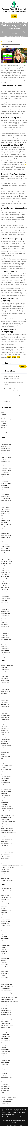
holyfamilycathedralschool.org (8, 867)
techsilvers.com (5, 1049)
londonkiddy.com (5, 869)
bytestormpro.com (5, 782)
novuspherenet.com (6, 631)
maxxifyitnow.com (5, 583)
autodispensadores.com (7, 848)
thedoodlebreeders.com (7, 1043)
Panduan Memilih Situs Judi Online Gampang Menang (14, 10)
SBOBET (13, 38)
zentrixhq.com (4, 594)
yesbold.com (4, 908)
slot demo (3, 421)
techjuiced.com (4, 915)
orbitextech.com (5, 798)
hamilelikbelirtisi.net (6, 746)
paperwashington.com (6, 839)
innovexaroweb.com (6, 540)
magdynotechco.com (6, 457)
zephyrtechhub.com (6, 639)
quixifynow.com (5, 585)
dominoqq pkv (18, 1111)
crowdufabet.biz (5, 980)
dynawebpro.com (5, 618)
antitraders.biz (4, 1004)
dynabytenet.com (5, 546)
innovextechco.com (6, 505)
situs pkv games (5, 430)
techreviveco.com (5, 542)
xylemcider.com (5, 1088)
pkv (11, 1109)
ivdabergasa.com (5, 1021)
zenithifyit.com (4, 700)
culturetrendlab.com (6, 787)
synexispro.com (5, 858)
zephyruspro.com (5, 587)
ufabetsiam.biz (4, 941)
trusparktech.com (5, 715)
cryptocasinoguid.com (6, 991)
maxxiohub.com (5, 702)
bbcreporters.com (5, 988)
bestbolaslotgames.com (7, 830)
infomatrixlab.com (5, 553)
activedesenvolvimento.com (8, 821)
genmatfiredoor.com (6, 806)
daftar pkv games (5, 432)
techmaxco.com (5, 750)
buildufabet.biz (4, 982)
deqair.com (3, 1047)
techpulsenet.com (5, 522)
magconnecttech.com (6, 800)
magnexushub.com (5, 919)
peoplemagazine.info (6, 891)
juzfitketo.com (4, 1093)
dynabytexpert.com (5, 598)
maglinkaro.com (5, 544)
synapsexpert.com (5, 644)
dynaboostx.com (5, 733)
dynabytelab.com (5, 676)
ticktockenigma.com (6, 791)
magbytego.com (5, 474)
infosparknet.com (5, 581)
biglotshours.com (5, 923)
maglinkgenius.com (5, 507)
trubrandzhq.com (5, 717)
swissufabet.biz (4, 943)
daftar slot (3, 1112)
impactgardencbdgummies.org (8, 1097)
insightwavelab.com (6, 776)
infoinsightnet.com (5, 479)
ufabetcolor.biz (4, 949)
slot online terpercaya (6, 419)
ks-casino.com (4, 1038)
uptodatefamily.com (6, 1071)
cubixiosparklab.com (6, 500)
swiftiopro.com (4, 743)
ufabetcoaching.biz (5, 871)
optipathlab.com (5, 674)
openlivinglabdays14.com (7, 999)
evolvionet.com (4, 678)
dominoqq (3, 414)
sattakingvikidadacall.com (7, 828)
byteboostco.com (5, 513)
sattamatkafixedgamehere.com (8, 832)
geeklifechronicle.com (6, 765)
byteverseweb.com (5, 557)
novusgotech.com (5, 605)
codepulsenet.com (5, 568)
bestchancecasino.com (6, 843)
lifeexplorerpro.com (5, 778)
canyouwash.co (5, 895)
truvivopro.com (4, 693)
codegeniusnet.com (6, 477)
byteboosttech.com (6, 917)
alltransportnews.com (6, 984)
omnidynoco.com (5, 637)
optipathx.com (4, 589)
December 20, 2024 (7, 42)
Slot (17, 38)
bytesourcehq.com (5, 481)
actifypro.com (4, 730)
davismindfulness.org (6, 874)
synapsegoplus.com (6, 563)
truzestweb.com (5, 642)
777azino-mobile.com (6, 1010)
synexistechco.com (5, 691)
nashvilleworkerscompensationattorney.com (12, 865)
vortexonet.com (5, 683)
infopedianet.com (5, 566)
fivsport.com (4, 1054)
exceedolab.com (5, 752)
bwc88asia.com (5, 1034)
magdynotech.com (5, 570)
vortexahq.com (4, 698)
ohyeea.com (4, 1080)
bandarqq (11, 1111)
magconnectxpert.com (6, 518)
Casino (8, 38)
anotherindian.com (5, 1086)
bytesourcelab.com (5, 579)
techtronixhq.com (5, 442)
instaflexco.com (5, 735)
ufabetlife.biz (4, 954)
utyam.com (3, 1075)
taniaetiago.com (5, 1090)
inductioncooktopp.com (7, 850)
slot (4, 1109)
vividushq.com (4, 624)
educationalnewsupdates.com (8, 665)
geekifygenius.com (5, 795)
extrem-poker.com (5, 1036)
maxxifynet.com (5, 685)
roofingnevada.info (5, 854)
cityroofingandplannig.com (7, 1019)
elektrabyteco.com (5, 516)
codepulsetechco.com (6, 485)
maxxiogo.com (4, 603)
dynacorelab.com (5, 689)
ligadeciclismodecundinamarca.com (10, 863)
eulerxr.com (4, 793)
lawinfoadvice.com (5, 1058)
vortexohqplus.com (5, 741)
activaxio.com (4, 754)
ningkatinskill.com (5, 1051)
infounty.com (4, 1030)
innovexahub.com (5, 687)
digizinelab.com (5, 529)
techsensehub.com (5, 450)
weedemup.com (5, 841)
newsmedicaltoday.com (7, 852)
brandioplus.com (5, 616)
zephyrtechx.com (5, 724)
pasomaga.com (4, 1095)
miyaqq (9, 1114)
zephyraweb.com (5, 704)
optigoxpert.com (5, 726)
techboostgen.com (5, 448)
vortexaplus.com (5, 626)
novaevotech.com (5, 503)
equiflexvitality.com (6, 817)
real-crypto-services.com (7, 1025)
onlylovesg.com (5, 819)
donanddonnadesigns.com (7, 813)
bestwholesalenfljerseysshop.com (9, 997)
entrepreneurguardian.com (7, 835)
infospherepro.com (5, 767)
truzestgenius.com (5, 520)
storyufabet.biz (4, 969)
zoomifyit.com (4, 657)
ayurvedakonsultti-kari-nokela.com (9, 1001)
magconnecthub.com (6, 559)
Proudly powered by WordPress (14, 1125)
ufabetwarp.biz (4, 932)
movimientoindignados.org (7, 1067)
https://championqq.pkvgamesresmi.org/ (11, 1116)
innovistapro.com (5, 737)
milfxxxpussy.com (5, 1069)
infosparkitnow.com (6, 459)
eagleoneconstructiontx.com (8, 815)
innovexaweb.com (5, 613)
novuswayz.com (5, 728)
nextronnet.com (5, 607)
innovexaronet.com (5, 494)
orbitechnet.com (5, 633)
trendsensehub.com (6, 789)
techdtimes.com (5, 899)
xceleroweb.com (5, 650)
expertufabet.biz (5, 936)
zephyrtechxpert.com (6, 524)
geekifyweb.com (5, 464)
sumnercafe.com (5, 1062)
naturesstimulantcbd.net (7, 1099)
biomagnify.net (4, 1104)
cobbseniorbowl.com (6, 1012)
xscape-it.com (4, 1008)
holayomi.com (4, 861)
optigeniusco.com (5, 709)
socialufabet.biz (5, 958)
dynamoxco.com (5, 609)
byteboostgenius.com (6, 561)
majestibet (3, 1114)
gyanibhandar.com (5, 930)
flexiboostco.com (5, 667)
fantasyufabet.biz (5, 938)
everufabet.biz (4, 978)
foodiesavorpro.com (6, 769)
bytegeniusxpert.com (6, 468)
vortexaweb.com (5, 706)
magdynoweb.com (5, 537)
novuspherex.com (5, 711)
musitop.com (4, 1073)
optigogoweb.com (5, 652)
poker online (4, 425)
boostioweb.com (5, 670)
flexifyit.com (4, 600)
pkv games (21, 1112)
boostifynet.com (5, 719)
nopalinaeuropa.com (6, 1101)
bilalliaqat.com (4, 845)
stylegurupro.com (5, 759)
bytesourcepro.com (5, 548)
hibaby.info (3, 837)
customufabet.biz (5, 967)
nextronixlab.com (5, 592)
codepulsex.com (5, 533)
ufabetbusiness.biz (5, 945)
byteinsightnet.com (6, 483)
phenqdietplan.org (5, 1060)
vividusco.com (4, 696)
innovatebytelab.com (6, 470)
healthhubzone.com (6, 910)
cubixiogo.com (4, 629)
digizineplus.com (5, 574)
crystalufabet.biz (5, 973)
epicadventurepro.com (6, 774)
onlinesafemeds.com (6, 928)
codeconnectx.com (5, 490)
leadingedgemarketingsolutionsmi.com (10, 993)
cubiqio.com (4, 763)
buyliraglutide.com (5, 925)
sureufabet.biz (4, 965)
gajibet (13, 1114)
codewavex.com (5, 511)
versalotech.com (5, 748)
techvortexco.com (5, 461)
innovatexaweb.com (6, 455)
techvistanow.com (5, 496)
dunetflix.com (4, 1064)
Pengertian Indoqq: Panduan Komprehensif (14, 395)
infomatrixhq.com (5, 498)
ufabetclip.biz (4, 934)
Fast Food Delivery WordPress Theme (12, 1120)
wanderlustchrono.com (6, 785)
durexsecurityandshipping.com (8, 1017)
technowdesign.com (6, 1014)
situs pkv (3, 417)
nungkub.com (4, 1084)
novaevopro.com (5, 713)
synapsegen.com (5, 620)
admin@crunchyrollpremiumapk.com (11, 44)
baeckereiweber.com (6, 888)
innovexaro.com (5, 576)
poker (2, 412)
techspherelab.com (5, 550)
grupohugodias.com (6, 1045)
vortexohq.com (4, 772)
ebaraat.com (4, 912)
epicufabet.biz (4, 971)
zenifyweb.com (4, 802)
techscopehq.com (5, 572)
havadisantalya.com (6, 897)
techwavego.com (5, 531)
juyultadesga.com (5, 1023)
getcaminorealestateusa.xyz (8, 880)
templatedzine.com (5, 1056)
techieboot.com (5, 902)
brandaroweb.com (5, 655)
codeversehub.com (5, 555)
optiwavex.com (4, 635)
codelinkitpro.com (5, 446)
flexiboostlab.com (5, 739)
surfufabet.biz (4, 960)
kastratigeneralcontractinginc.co (9, 995)
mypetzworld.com (5, 1027)
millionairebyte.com (6, 876)
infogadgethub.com (6, 444)
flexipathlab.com (5, 622)
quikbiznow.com (5, 648)
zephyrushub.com (5, 672)
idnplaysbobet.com (5, 826)
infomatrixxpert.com (6, 492)
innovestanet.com (5, 596)
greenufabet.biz (5, 947)
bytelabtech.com (5, 453)
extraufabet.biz (4, 951)
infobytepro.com (5, 472)
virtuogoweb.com (5, 921)
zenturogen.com (5, 611)
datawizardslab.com (6, 761)
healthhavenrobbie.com (7, 811)
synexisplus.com (5, 680)
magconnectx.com (5, 856)
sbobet (7, 1109)
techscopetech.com (6, 535)
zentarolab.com (4, 646)
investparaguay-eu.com (6, 1032)
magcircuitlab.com (5, 509)
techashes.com (4, 893)
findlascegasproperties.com (7, 808)
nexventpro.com (5, 722)
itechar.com (4, 906)
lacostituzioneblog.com (6, 1077)
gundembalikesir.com (6, 904)
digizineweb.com (5, 487)
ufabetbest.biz (4, 962)
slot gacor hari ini (17, 1109)
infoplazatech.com (5, 466)
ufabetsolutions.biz (5, 956)
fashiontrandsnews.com (7, 986)
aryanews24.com (5, 1006)
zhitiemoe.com (4, 1082)
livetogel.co (4, 804)
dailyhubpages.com (5, 824)
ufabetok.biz (4, 975)
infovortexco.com (5, 527)
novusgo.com (4, 780)
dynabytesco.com (5, 756)
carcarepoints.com (5, 1041)
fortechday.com (5, 878)
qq (1, 1109)
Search (8, 363)
